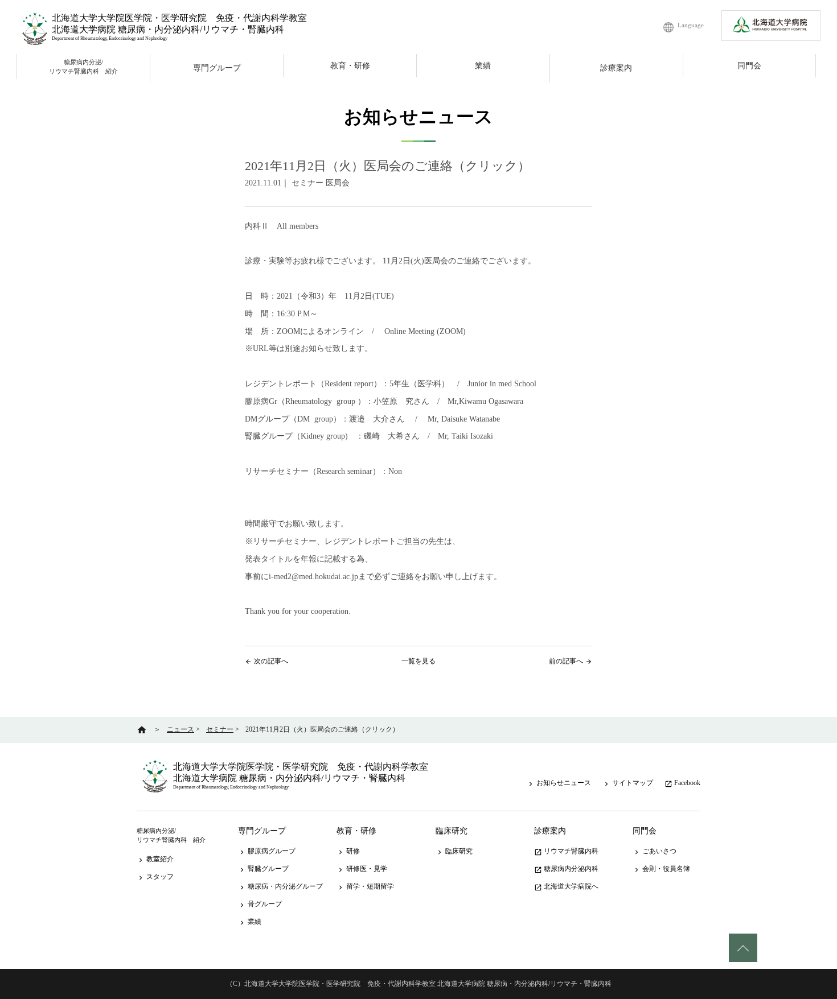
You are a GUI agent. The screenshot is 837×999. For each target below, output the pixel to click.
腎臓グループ (263, 869)
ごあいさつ (654, 851)
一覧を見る (418, 661)
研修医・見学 (362, 869)
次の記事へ (271, 661)
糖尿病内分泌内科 (566, 869)
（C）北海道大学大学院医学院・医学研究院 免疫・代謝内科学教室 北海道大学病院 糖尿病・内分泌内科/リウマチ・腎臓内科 (419, 984)
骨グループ (260, 904)
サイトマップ (627, 783)
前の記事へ (566, 661)
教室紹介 (155, 859)
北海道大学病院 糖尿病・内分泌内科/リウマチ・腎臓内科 (168, 29)
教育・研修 (350, 65)
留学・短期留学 (365, 886)
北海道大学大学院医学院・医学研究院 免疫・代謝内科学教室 (179, 18)
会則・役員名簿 (661, 869)
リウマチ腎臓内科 (566, 851)
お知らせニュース (559, 783)
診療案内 (616, 68)
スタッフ (155, 877)
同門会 (749, 65)
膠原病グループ (267, 851)
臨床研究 (451, 831)
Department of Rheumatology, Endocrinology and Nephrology (109, 38)
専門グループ (217, 68)
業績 (483, 65)
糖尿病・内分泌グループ (280, 886)
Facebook (682, 783)
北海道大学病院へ (566, 886)
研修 (348, 851)
